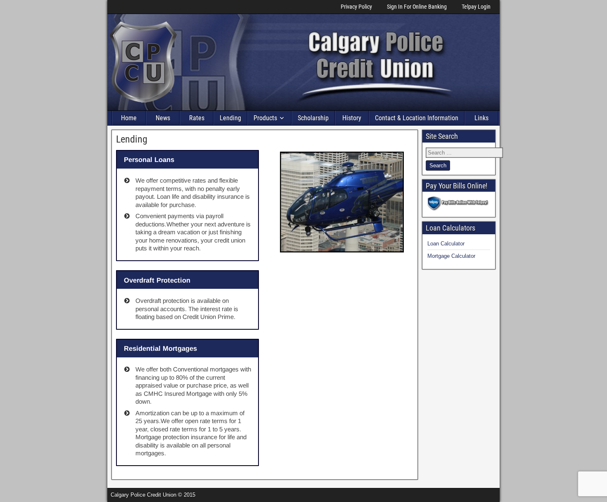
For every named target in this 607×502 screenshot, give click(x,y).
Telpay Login (476, 6)
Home (129, 118)
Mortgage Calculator (451, 256)
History (351, 118)
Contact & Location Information (416, 118)
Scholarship (313, 118)
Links (481, 118)
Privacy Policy (356, 6)
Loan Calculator (446, 243)
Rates (196, 118)
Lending (230, 118)
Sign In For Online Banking (417, 6)
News (163, 118)
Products (265, 118)
